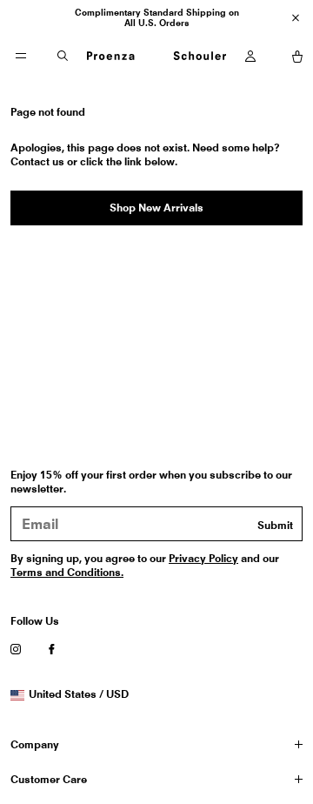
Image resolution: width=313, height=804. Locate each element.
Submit (275, 525)
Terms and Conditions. (66, 572)
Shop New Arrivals (156, 207)
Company (34, 744)
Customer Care (48, 779)
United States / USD (78, 694)
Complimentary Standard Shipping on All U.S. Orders (157, 17)
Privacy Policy (203, 558)
